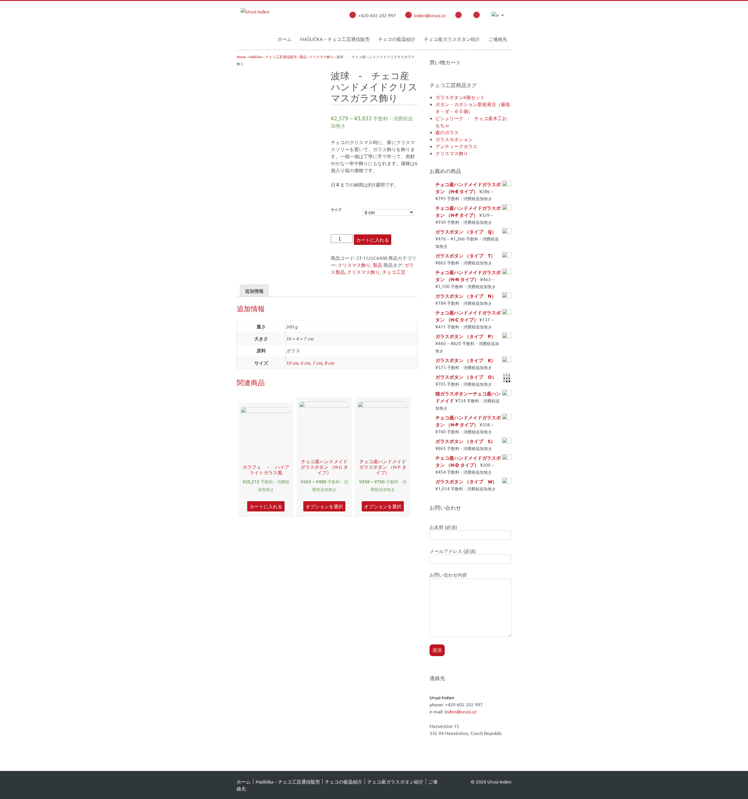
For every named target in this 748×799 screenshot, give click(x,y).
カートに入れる (372, 239)
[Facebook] (458, 15)
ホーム (285, 39)
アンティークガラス (456, 146)
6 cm (305, 363)
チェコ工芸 (394, 272)
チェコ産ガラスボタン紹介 (452, 39)
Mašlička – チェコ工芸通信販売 (335, 39)
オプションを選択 (324, 506)
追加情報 (254, 291)
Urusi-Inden (498, 781)
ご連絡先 (498, 39)
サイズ (336, 209)
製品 (303, 56)
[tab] (254, 291)
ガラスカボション (454, 139)
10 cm (292, 363)
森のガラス (447, 132)
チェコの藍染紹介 (396, 39)
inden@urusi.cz (430, 15)
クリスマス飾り (321, 56)
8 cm (329, 363)
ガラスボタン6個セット (460, 97)
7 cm (317, 363)
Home (241, 56)
